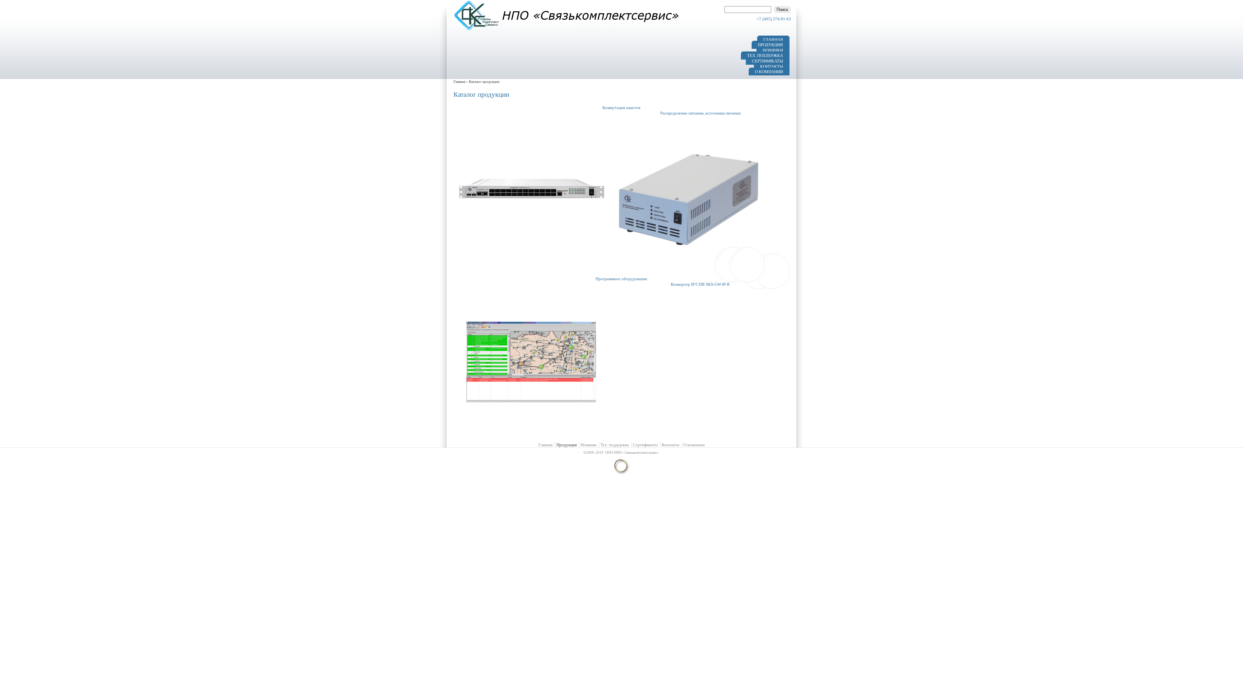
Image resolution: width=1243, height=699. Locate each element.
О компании (769, 71)
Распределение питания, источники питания (700, 113)
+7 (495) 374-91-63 (774, 19)
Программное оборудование (621, 278)
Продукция (770, 44)
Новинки (773, 50)
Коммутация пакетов (621, 107)
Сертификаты (767, 61)
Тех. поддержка (765, 55)
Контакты (771, 66)
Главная (773, 39)
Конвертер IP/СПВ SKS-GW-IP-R (700, 284)
